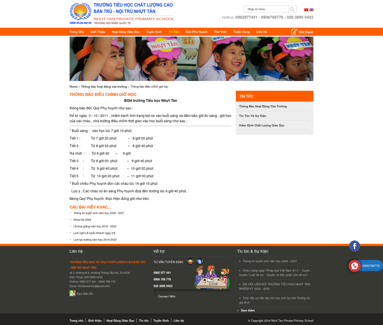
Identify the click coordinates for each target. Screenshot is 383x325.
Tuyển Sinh (154, 32)
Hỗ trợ (159, 251)
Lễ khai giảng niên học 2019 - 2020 (95, 226)
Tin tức (173, 32)
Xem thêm (248, 310)
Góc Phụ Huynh (196, 32)
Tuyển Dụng (241, 32)
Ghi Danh (306, 32)
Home (74, 86)
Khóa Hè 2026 (82, 219)
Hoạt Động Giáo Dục (126, 32)
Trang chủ (77, 32)
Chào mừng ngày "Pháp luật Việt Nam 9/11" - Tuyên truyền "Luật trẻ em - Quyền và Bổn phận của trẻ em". (274, 272)
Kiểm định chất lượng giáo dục (261, 125)
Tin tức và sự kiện (252, 116)
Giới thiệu (97, 32)
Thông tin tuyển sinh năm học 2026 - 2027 (99, 213)
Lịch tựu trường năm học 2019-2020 (95, 239)
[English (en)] (311, 10)
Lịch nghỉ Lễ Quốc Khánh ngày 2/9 (94, 233)
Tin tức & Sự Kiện (252, 251)
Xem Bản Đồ (84, 294)
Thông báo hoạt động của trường (104, 86)
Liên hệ (261, 32)
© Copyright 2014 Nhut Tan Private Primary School (280, 320)
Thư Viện (220, 32)
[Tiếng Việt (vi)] (306, 10)
